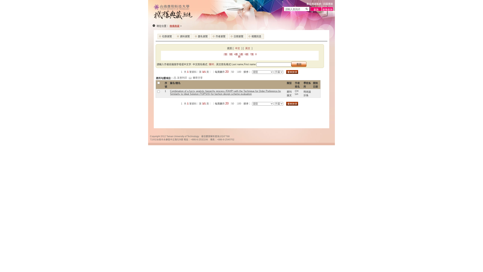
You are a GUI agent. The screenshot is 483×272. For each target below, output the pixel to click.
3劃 (231, 54)
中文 (238, 48)
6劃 (246, 54)
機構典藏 (174, 26)
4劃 (236, 54)
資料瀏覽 (185, 36)
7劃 (252, 54)
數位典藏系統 (314, 3)
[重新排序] (292, 72)
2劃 (225, 54)
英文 (248, 48)
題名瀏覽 (203, 36)
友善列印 (182, 77)
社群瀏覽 (167, 36)
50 (232, 71)
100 (239, 71)
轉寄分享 (198, 77)
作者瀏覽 (220, 36)
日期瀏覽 (238, 36)
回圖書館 (328, 3)
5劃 (241, 54)
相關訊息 (256, 36)
